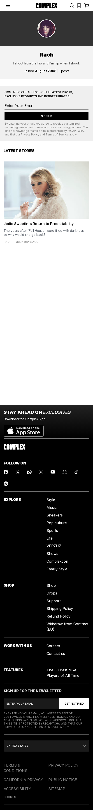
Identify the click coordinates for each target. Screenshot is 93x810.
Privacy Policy (30, 134)
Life (49, 538)
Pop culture (56, 523)
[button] (46, 745)
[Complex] (46, 5)
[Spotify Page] (6, 483)
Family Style (56, 569)
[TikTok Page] (76, 472)
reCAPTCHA (75, 131)
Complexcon (57, 561)
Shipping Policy (59, 608)
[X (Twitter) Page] (17, 472)
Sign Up (46, 116)
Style (50, 499)
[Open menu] (8, 5)
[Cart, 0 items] (86, 5)
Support (53, 601)
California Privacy (23, 779)
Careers (53, 646)
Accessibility (17, 788)
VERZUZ (53, 546)
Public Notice (62, 779)
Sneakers (54, 515)
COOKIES (10, 797)
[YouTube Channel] (53, 472)
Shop (51, 585)
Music (51, 507)
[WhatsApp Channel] (29, 472)
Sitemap (56, 788)
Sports (52, 530)
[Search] (72, 5)
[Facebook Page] (6, 472)
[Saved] (79, 5)
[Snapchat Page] (64, 472)
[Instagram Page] (41, 472)
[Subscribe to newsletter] (74, 703)
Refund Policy (58, 616)
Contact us (55, 653)
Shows (52, 553)
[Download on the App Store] (24, 429)
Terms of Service (57, 134)
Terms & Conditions (15, 768)
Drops (51, 593)
